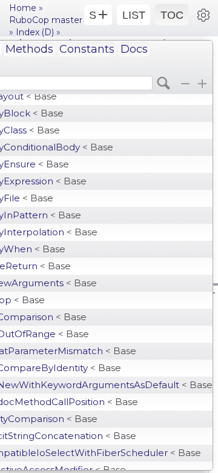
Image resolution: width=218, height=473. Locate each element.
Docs (134, 49)
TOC (171, 15)
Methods (29, 49)
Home (22, 7)
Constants (86, 49)
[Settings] (203, 14)
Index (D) (35, 32)
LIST (133, 15)
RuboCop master (45, 20)
